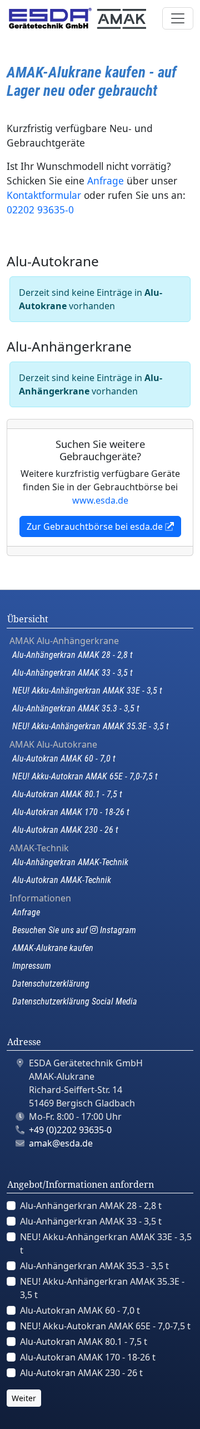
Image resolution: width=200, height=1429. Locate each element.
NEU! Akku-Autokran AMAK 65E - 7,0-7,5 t (85, 776)
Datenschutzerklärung (50, 983)
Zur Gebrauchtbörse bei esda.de (96, 526)
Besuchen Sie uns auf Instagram (74, 930)
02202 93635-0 (40, 209)
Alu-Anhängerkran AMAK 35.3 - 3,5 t (75, 708)
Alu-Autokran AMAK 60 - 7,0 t (64, 758)
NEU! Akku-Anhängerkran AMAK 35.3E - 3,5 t (90, 726)
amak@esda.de (61, 1143)
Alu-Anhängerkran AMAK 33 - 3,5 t (72, 672)
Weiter (24, 1398)
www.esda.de (100, 500)
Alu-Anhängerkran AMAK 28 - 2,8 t (72, 655)
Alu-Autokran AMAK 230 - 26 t (65, 830)
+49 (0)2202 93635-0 (70, 1130)
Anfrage (105, 180)
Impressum (31, 965)
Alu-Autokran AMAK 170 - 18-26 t (70, 812)
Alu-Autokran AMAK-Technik (61, 880)
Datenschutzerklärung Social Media (74, 1001)
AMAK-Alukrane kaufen (52, 948)
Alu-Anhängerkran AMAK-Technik (70, 862)
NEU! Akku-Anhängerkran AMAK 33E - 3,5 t (87, 690)
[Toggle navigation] (177, 18)
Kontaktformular (44, 195)
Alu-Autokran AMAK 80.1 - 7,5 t (67, 794)
